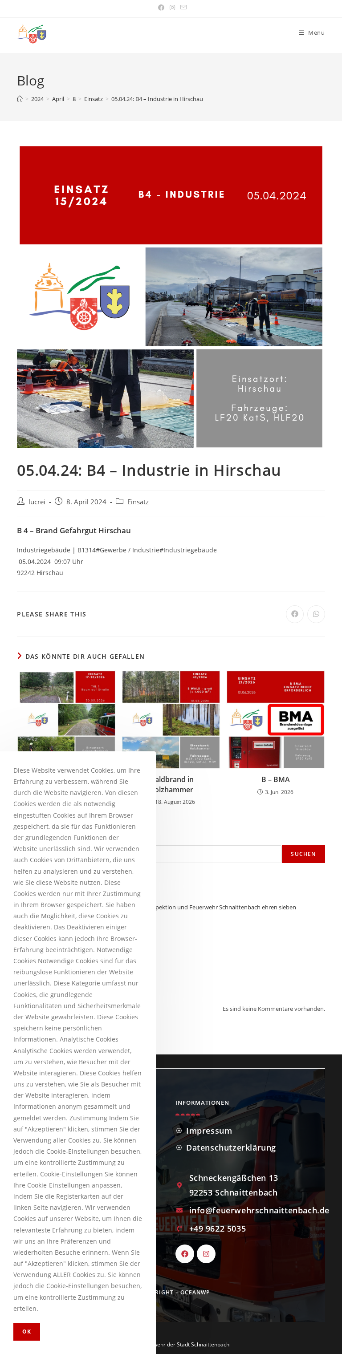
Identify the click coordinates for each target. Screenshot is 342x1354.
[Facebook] (184, 1254)
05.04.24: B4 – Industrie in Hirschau (157, 99)
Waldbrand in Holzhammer (171, 784)
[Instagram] (206, 1254)
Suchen (303, 854)
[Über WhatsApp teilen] (316, 614)
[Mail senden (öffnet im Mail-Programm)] (182, 8)
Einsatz (138, 502)
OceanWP (195, 1292)
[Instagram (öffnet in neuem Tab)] (172, 8)
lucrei (36, 502)
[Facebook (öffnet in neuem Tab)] (161, 8)
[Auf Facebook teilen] (295, 614)
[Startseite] (20, 99)
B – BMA (275, 779)
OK (26, 1331)
